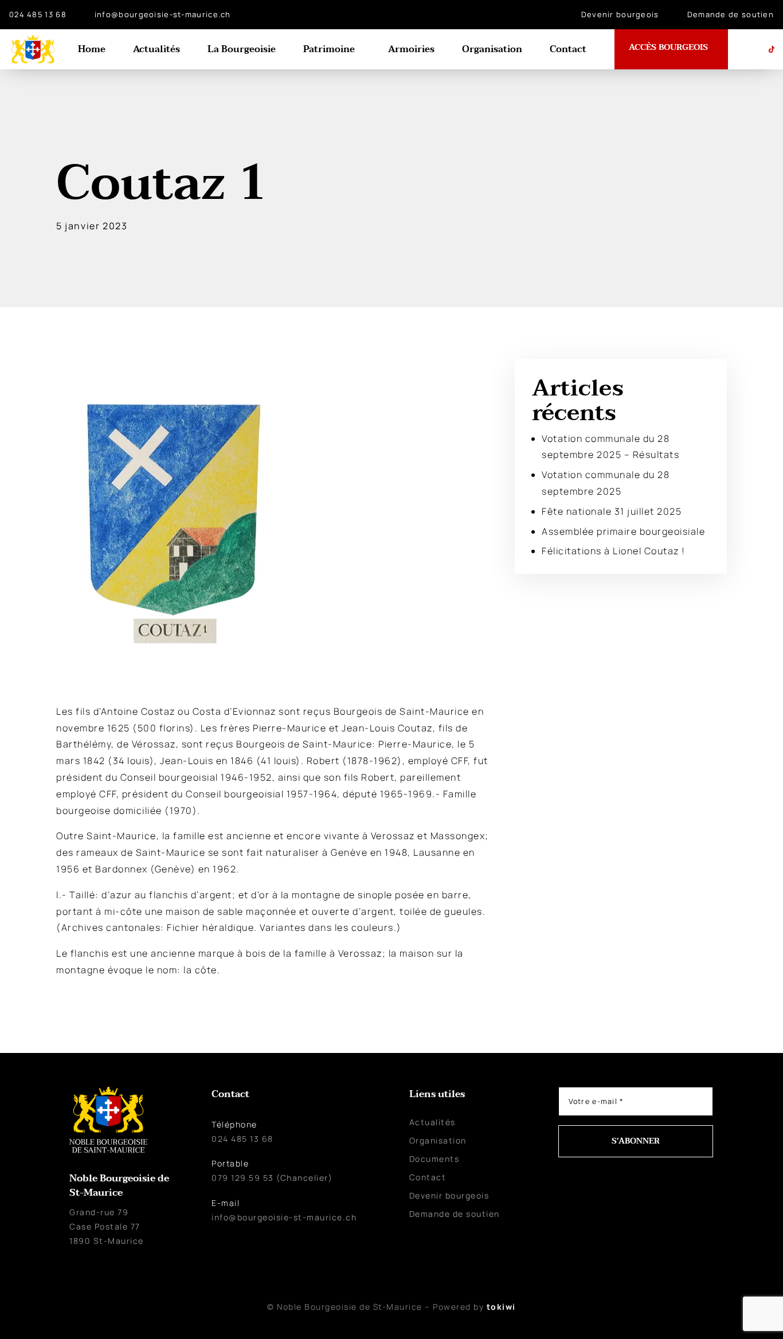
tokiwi (501, 1306)
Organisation (492, 49)
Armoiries (411, 49)
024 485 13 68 (37, 14)
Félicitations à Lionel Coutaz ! (614, 551)
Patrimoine (329, 49)
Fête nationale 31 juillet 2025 (612, 511)
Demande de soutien (730, 14)
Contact (568, 49)
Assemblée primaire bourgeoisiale (623, 531)
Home (91, 49)
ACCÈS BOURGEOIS (668, 47)
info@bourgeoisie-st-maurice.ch (163, 14)
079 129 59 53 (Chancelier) (272, 1177)
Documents (434, 1158)
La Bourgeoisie (242, 49)
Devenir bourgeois (620, 14)
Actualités (156, 49)
